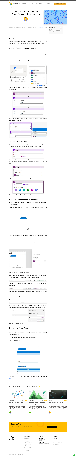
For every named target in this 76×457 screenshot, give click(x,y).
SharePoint (24, 3)
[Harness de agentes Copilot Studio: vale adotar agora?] (38, 394)
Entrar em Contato (52, 426)
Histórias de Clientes (27, 447)
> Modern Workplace (28, 444)
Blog (11, 7)
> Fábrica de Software (28, 445)
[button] (53, 3)
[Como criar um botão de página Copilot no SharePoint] (58, 394)
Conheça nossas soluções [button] (60, 3)
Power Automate (40, 27)
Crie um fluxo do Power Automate (55, 30)
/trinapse (57, 444)
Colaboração (31, 3)
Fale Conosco (26, 450)
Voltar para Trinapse (13, 0)
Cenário (51, 29)
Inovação (48, 3)
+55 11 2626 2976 (57, 440)
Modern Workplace (39, 3)
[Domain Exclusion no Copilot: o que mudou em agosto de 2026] (18, 394)
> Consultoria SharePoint (29, 442)
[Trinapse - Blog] (14, 3)
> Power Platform (27, 441)
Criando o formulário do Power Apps (56, 31)
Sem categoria (25, 400)
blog (10, 378)
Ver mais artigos (38, 418)
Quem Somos (26, 438)
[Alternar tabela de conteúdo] (60, 28)
